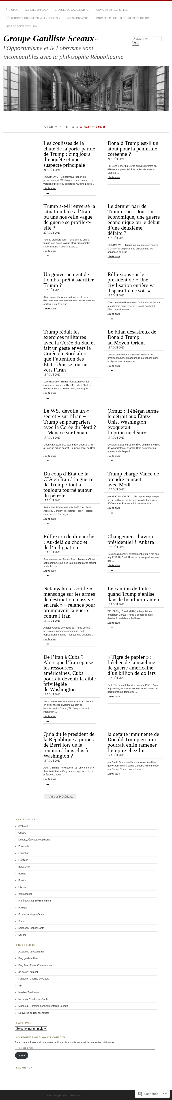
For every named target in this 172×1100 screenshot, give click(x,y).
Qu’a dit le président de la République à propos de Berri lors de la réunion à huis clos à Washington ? (69, 745)
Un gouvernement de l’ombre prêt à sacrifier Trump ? (68, 279)
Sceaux (22, 921)
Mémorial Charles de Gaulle (33, 999)
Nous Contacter (78, 18)
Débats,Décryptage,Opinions (34, 839)
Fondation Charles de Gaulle (33, 978)
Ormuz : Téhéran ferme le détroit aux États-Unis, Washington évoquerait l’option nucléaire (133, 421)
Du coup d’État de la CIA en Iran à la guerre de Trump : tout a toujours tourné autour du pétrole (68, 484)
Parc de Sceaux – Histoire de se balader (123, 18)
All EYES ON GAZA (36, 9)
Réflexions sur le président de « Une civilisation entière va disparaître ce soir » (131, 282)
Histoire (22, 887)
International (25, 894)
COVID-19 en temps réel (112, 9)
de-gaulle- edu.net (28, 972)
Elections (23, 860)
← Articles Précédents (59, 796)
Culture (22, 832)
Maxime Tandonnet (28, 992)
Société (22, 934)
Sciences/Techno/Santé (31, 928)
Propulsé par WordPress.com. (65, 1095)
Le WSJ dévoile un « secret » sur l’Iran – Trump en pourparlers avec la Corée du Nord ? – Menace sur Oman (69, 421)
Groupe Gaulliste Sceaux (48, 38)
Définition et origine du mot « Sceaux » (33, 18)
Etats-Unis (24, 866)
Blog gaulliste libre (28, 958)
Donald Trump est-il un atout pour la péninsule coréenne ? (133, 148)
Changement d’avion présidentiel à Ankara (131, 539)
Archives (23, 826)
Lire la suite (49, 190)
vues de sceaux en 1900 (21, 26)
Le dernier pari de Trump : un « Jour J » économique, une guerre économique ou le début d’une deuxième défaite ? (134, 219)
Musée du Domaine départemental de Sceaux (43, 1006)
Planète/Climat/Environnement (34, 900)
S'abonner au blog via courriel (42, 1037)
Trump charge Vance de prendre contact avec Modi (133, 479)
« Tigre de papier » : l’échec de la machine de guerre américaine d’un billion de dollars (132, 665)
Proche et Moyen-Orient (31, 914)
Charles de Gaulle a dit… (72, 9)
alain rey (25, 1067)
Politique (22, 907)
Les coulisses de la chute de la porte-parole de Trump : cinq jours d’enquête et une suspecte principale (69, 154)
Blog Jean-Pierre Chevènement (35, 965)
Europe (22, 873)
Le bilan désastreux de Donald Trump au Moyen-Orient (132, 337)
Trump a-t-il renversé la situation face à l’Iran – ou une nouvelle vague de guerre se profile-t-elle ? (69, 217)
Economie (23, 846)
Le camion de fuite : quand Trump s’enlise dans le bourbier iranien (133, 593)
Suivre (21, 1055)
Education (23, 853)
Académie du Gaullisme (31, 951)
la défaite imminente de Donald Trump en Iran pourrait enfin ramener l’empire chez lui (133, 742)
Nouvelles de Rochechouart (33, 1012)
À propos (12, 9)
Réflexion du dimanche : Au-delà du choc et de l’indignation (68, 541)
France (22, 880)
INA (20, 985)
